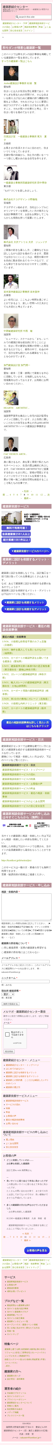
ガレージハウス (38, 1352)
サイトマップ (32, 1267)
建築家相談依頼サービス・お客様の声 (22, 783)
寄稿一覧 (11, 1331)
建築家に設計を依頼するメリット (21, 1072)
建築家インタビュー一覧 (17, 1321)
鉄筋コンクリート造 (13, 1359)
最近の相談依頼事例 (15, 1119)
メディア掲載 (13, 1412)
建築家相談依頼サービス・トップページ (23, 769)
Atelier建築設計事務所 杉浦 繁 (20, 83)
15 (43, 1236)
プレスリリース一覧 (15, 1415)
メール (7, 1022)
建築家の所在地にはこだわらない (21, 952)
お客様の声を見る (37, 1250)
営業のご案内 (13, 1405)
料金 (41, 26)
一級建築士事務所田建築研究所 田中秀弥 (25, 182)
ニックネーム (9, 977)
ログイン (28, 30)
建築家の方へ (13, 1375)
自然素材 (25, 1349)
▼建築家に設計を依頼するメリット (24, 602)
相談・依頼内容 (10, 891)
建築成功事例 (13, 1288)
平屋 (43, 1359)
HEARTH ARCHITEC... (16, 407)
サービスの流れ (13, 1104)
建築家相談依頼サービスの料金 (18, 788)
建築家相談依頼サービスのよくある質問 (23, 801)
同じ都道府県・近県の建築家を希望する (25, 947)
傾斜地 (33, 1349)
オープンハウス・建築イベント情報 (22, 1324)
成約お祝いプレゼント (16, 1291)
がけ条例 (27, 1359)
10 (32, 494)
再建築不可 (24, 1355)
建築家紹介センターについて (19, 1402)
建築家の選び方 (13, 1087)
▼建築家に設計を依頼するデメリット (25, 609)
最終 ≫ (27, 1240)
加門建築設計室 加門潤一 (17, 365)
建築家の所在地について (15, 943)
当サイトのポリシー (15, 1396)
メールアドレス (10, 958)
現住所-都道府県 (10, 990)
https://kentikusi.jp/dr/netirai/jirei (16, 860)
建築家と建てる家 (12, 1349)
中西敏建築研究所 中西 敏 (18, 330)
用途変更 (36, 1359)
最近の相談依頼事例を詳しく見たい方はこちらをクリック (27, 724)
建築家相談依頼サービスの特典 (18, 778)
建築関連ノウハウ (14, 1315)
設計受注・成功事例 (15, 1379)
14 (39, 1236)
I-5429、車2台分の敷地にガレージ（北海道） (26, 698)
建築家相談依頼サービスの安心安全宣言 (23, 805)
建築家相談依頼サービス (17, 1100)
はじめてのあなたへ (15, 1068)
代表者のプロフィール (16, 1393)
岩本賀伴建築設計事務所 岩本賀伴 (22, 291)
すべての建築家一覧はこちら (16, 61)
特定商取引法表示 (14, 1409)
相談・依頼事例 (31, 1263)
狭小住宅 (41, 1349)
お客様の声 (17, 26)
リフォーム (9, 1352)
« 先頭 (25, 491)
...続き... (8, 1365)
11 (37, 494)
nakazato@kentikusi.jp (30, 1437)
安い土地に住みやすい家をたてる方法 (23, 1327)
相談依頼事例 (30, 26)
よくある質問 (12, 1143)
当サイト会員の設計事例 (17, 1308)
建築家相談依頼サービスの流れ (18, 774)
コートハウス (10, 1362)
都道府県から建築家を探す (18, 1305)
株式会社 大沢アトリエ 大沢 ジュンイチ (25, 241)
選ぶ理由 (10, 1139)
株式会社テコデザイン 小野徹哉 (20, 199)
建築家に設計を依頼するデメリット (22, 1076)
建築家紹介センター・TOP (15, 23)
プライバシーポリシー (16, 1399)
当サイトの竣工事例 (15, 1318)
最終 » (27, 498)
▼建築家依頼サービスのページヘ (30, 551)
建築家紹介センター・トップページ (22, 1065)
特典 (8, 1108)
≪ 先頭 (25, 1233)
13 (34, 1236)
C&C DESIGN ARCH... (15, 453)
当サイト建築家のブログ (17, 1311)
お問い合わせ (12, 1123)
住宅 (17, 1352)
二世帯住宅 (25, 1352)
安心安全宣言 (16, 30)
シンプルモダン (11, 1355)
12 (41, 494)
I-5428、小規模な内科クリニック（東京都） (25, 703)
